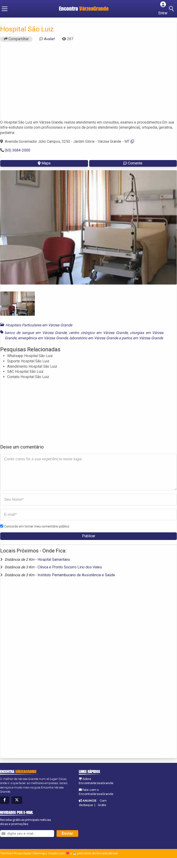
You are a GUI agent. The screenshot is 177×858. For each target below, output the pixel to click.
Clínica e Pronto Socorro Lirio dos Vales (70, 567)
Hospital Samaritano (54, 559)
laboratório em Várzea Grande (93, 338)
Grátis (102, 805)
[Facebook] (4, 800)
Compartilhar (18, 39)
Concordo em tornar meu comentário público (36, 526)
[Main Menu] (4, 8)
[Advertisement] (88, 83)
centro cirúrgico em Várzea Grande (98, 332)
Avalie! (49, 39)
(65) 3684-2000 (17, 150)
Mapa (45, 163)
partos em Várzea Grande (142, 338)
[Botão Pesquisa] (172, 8)
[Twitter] (17, 800)
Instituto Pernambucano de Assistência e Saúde (76, 575)
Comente (135, 163)
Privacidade (22, 853)
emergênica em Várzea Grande (43, 338)
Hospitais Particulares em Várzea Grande (39, 325)
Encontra (84, 8)
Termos (6, 853)
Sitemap (39, 853)
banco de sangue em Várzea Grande (36, 332)
